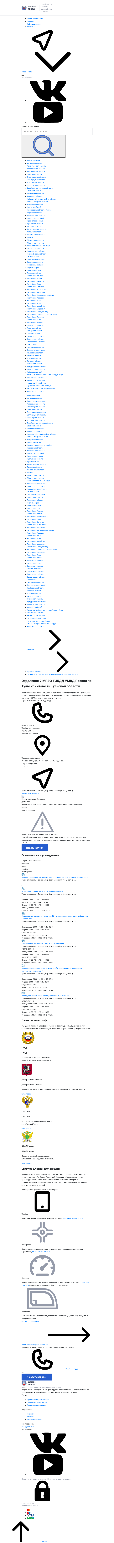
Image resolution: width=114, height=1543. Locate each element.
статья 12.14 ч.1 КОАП (41, 1252)
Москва (30, 237)
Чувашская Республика (36, 383)
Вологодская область (35, 182)
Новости (30, 21)
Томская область (34, 358)
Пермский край (33, 268)
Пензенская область (35, 265)
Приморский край (34, 270)
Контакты (31, 27)
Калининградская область (37, 202)
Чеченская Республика (36, 380)
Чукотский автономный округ (39, 386)
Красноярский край (35, 221)
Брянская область (34, 174)
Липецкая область (34, 232)
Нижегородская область (37, 248)
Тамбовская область (35, 353)
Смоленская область (35, 347)
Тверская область (34, 356)
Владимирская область (36, 177)
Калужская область (35, 205)
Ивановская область (35, 193)
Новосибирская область (37, 254)
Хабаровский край (34, 372)
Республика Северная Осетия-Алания (42, 314)
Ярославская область (35, 391)
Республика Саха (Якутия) (37, 312)
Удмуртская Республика (36, 367)
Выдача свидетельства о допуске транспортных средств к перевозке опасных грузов (55, 877)
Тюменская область (35, 364)
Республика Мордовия (36, 309)
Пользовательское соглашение (59, 1479)
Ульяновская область (36, 369)
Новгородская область (36, 251)
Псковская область (35, 273)
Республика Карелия (35, 298)
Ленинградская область (36, 229)
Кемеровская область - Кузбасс (39, 210)
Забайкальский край (35, 191)
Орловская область (35, 262)
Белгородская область (36, 171)
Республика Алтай (34, 279)
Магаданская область (36, 235)
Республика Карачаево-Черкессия (40, 295)
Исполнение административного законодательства (42, 891)
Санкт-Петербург (33, 334)
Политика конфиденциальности (34, 1479)
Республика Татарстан (36, 317)
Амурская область (34, 163)
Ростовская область (35, 325)
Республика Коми (34, 301)
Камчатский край (34, 207)
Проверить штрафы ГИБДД (38, 1400)
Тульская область (34, 361)
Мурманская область (35, 243)
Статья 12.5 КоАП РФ (30, 1321)
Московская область (35, 240)
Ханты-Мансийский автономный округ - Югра (45, 375)
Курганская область (35, 224)
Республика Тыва (34, 320)
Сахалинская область (35, 339)
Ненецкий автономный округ (38, 246)
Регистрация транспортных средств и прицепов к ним (43, 943)
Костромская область (36, 215)
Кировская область (35, 213)
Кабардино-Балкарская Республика (41, 199)
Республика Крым (34, 303)
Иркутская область (34, 196)
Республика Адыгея (35, 276)
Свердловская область (36, 342)
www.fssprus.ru (27, 1163)
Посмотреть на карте (30, 794)
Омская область (33, 257)
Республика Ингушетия (36, 290)
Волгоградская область (36, 180)
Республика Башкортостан (38, 281)
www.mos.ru (26, 1094)
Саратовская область (35, 336)
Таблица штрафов (34, 24)
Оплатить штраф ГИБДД (37, 1402)
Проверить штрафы (35, 18)
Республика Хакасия (35, 323)
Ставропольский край (36, 350)
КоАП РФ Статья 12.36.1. (73, 1219)
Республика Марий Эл (36, 306)
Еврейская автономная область (40, 188)
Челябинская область (35, 378)
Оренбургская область (36, 259)
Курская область (34, 226)
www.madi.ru (26, 1129)
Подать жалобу (34, 847)
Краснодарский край (35, 218)
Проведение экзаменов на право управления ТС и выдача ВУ (46, 996)
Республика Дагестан (35, 287)
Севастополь (32, 345)
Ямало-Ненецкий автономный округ (41, 389)
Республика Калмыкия (36, 292)
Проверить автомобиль (36, 1405)
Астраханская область (36, 169)
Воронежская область (36, 185)
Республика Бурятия (35, 284)
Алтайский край (33, 161)
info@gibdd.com (28, 1427)
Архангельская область (36, 166)
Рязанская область (35, 328)
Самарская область (35, 331)
